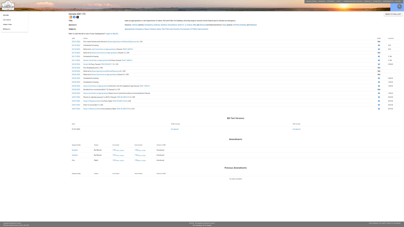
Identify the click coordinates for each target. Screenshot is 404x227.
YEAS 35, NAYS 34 (123, 109)
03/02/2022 (76, 78)
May (73, 160)
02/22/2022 (76, 64)
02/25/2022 (76, 74)
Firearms (153, 29)
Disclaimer (397, 223)
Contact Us (389, 223)
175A (115, 160)
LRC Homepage (197, 225)
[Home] (8, 10)
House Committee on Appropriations (104, 74)
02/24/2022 (76, 71)
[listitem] (14, 15)
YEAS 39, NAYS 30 (119, 101)
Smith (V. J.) (182, 25)
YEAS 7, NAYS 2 (127, 60)
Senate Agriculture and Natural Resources (122, 41)
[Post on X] (78, 16)
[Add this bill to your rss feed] (71, 16)
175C (115, 155)
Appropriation (130, 29)
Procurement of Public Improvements (194, 29)
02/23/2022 (76, 68)
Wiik (194, 25)
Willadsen (253, 25)
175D (115, 150)
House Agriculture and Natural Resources (105, 71)
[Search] (399, 6)
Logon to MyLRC (112, 34)
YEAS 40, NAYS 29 (123, 97)
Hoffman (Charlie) (239, 25)
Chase (224, 25)
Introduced (174, 129)
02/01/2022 (76, 41)
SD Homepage (207, 225)
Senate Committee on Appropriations (104, 53)
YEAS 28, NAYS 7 (106, 64)
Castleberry (148, 25)
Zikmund (203, 25)
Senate (86, 64)
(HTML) (122, 150)
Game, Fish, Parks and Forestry (168, 29)
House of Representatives (92, 101)
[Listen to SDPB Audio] (379, 45)
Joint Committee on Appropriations (103, 49)
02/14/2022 (76, 53)
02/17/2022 (76, 56)
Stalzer (189, 25)
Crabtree (157, 25)
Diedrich (164, 25)
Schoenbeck (172, 25)
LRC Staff (382, 223)
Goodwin (75, 150)
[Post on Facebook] (74, 16)
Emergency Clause (142, 29)
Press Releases (373, 223)
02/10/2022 (76, 45)
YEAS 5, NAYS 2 (127, 49)
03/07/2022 (76, 97)
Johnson (135, 25)
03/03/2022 (76, 82)
